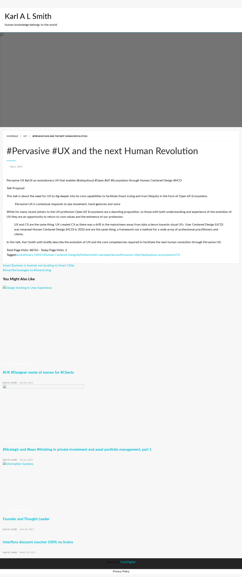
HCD (41, 254)
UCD (177, 254)
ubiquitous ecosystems (158, 254)
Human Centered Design (61, 254)
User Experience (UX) (17, 363)
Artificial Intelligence (16, 510)
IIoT (79, 254)
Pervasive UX (129, 254)
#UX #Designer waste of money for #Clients (38, 372)
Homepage (12, 136)
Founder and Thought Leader (26, 519)
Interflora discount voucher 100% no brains (38, 542)
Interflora (9, 533)
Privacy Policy (121, 571)
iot (83, 254)
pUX (140, 254)
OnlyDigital (127, 562)
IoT (25, 136)
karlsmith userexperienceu (102, 254)
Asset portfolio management (21, 440)
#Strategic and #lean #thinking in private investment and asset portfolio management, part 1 (77, 449)
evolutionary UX (27, 254)
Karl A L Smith (28, 16)
